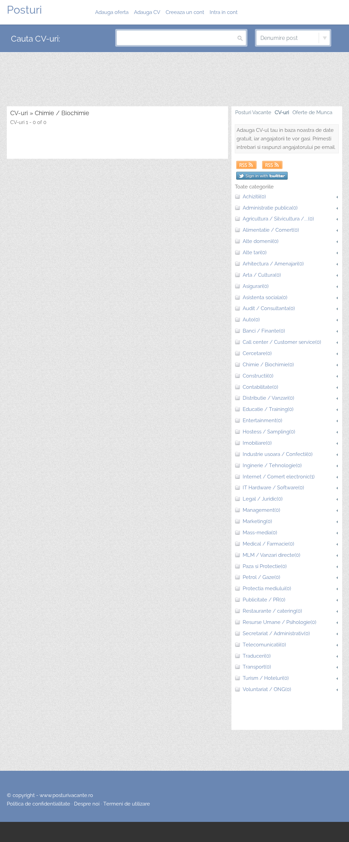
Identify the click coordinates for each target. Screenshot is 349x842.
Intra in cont (224, 12)
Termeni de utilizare (126, 804)
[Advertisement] (174, 79)
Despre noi (87, 804)
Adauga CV (147, 12)
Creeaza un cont (185, 12)
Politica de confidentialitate (38, 804)
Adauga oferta (111, 12)
